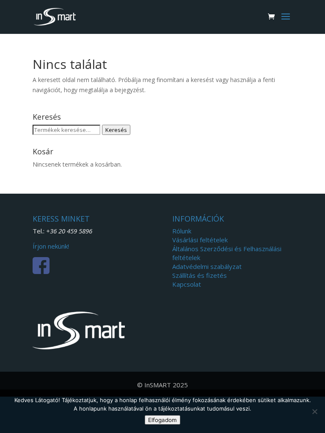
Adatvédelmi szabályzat (207, 266)
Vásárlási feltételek (200, 240)
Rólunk (181, 231)
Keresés (116, 130)
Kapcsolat (186, 284)
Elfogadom (162, 420)
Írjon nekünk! (51, 246)
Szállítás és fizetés (199, 275)
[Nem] (314, 411)
